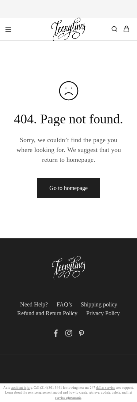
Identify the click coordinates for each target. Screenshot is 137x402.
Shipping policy (99, 304)
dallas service (105, 388)
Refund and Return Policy (47, 313)
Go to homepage (68, 188)
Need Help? (34, 304)
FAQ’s (64, 304)
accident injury (21, 388)
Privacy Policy (103, 313)
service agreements (68, 397)
